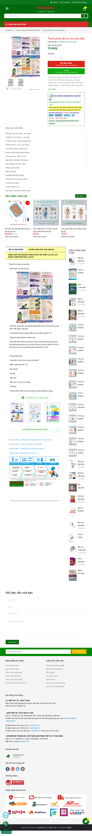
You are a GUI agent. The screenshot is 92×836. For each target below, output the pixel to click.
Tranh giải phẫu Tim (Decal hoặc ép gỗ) (81, 382)
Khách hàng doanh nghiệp (55, 665)
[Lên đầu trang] (89, 806)
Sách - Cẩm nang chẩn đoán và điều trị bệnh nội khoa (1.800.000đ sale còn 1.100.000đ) (81, 284)
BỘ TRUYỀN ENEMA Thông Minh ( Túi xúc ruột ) (81, 485)
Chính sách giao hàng (13, 676)
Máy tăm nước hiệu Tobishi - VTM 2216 (81, 311)
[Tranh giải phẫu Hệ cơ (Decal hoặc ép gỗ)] (46, 213)
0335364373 (36, 731)
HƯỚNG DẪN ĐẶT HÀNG (15, 175)
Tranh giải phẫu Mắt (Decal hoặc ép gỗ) (81, 404)
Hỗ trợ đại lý (50, 672)
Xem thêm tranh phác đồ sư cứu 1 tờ (24, 453)
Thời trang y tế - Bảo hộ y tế (16, 156)
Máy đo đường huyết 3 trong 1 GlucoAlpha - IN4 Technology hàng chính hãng (81, 258)
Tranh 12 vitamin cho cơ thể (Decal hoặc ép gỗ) (81, 393)
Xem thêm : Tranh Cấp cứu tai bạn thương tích (28, 448)
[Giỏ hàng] (85, 9)
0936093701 (18, 755)
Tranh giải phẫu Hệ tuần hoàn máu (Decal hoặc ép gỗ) (81, 336)
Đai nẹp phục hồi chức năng (16, 164)
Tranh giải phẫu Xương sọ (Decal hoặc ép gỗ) (81, 325)
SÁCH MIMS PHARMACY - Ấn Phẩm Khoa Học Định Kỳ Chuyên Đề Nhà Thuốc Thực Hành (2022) (81, 570)
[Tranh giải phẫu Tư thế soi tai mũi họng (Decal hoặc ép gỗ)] (18, 213)
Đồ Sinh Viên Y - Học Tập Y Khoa (17, 145)
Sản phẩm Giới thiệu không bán (17, 160)
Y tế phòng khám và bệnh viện (16, 149)
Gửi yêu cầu (12, 642)
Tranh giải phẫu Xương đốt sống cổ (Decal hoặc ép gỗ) (81, 438)
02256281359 (34, 725)
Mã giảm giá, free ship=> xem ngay (18, 133)
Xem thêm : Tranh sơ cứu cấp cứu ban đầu (26, 444)
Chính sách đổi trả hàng (14, 679)
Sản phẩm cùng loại (16, 195)
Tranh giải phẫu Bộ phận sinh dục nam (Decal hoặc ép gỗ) (81, 347)
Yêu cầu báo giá (51, 676)
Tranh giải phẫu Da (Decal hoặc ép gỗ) (81, 416)
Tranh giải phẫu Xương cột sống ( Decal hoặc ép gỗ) (81, 450)
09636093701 (11, 721)
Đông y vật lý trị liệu (13, 168)
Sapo (69, 827)
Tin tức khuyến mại (12, 187)
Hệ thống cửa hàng (80, 2)
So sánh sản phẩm (12, 183)
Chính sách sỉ (51, 679)
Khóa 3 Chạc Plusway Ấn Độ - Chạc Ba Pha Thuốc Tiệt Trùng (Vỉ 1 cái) (81, 534)
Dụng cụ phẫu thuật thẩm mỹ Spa (18, 152)
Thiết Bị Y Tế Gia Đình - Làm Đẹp (18, 137)
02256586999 (71, 718)
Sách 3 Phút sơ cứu (80, 508)
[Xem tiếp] (52, 89)
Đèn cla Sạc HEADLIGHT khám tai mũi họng (81, 547)
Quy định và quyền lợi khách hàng (18, 190)
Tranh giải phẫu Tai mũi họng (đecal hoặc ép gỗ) (81, 427)
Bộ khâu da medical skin (81, 473)
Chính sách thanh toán (14, 672)
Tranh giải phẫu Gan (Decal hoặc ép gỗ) (81, 370)
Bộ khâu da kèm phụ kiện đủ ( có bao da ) (81, 496)
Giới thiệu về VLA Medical (55, 686)
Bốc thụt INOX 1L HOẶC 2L (81, 522)
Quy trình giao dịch (12, 665)
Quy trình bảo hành (12, 669)
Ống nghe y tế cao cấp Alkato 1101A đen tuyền (81, 461)
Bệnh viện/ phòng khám (54, 669)
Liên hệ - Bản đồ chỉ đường (55, 683)
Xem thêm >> (80, 196)
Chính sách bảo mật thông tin (16, 683)
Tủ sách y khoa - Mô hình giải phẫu (18, 141)
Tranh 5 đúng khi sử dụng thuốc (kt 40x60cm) (81, 270)
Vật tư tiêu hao (11, 171)
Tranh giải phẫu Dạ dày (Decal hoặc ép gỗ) (81, 359)
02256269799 (24, 741)
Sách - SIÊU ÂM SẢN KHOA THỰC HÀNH (81, 559)
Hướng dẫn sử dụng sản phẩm (16, 179)
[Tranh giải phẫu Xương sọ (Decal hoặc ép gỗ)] (74, 213)
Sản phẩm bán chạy (77, 251)
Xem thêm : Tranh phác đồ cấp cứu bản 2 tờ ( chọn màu (31, 440)
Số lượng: (51, 53)
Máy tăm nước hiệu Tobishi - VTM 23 (81, 299)
